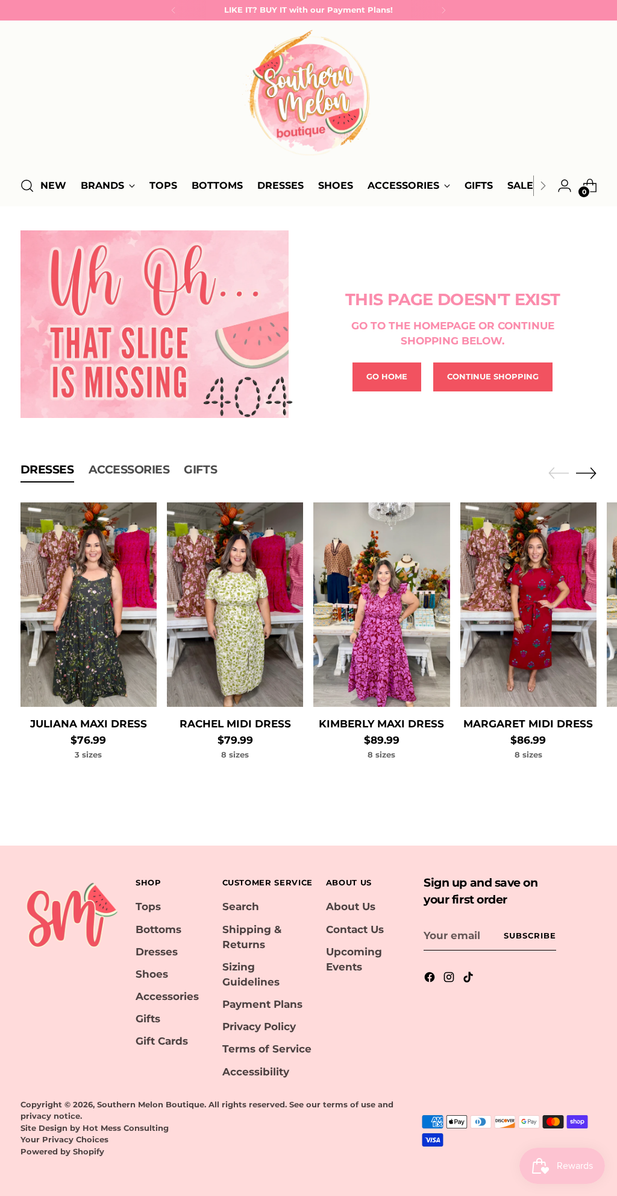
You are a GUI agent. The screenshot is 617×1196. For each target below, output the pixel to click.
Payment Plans (262, 1004)
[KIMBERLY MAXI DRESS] (381, 604)
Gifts (148, 1019)
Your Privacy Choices (64, 1139)
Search (240, 906)
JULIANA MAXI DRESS (88, 724)
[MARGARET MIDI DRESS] (528, 604)
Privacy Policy (259, 1026)
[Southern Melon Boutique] (308, 96)
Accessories (167, 996)
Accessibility (255, 1072)
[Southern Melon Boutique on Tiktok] (469, 979)
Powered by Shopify (62, 1151)
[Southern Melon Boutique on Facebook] (431, 979)
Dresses (157, 952)
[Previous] (173, 10)
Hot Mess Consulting (126, 1128)
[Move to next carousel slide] (586, 473)
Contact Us (355, 929)
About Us (350, 906)
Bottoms (158, 929)
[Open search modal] (27, 186)
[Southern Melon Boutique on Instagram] (450, 979)
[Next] (443, 10)
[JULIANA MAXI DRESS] (88, 604)
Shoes (152, 974)
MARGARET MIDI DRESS (528, 724)
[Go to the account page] (565, 186)
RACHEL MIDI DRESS (235, 724)
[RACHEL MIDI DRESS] (235, 604)
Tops (148, 906)
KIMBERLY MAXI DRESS (381, 724)
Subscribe (530, 935)
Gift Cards (162, 1041)
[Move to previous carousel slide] (558, 473)
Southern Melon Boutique (150, 1104)
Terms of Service (267, 1049)
